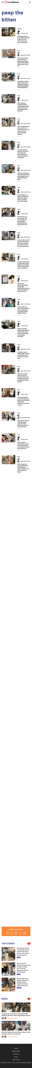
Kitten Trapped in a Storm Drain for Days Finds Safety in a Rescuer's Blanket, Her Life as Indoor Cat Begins (23, 468)
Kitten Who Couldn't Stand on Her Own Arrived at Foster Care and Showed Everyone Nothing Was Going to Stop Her (23, 377)
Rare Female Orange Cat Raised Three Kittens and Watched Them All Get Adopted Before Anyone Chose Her (23, 61)
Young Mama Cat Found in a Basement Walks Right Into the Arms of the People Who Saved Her (16, 1014)
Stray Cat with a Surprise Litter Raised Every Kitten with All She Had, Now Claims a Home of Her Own (23, 445)
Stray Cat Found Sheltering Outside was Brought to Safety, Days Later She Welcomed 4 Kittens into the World (23, 967)
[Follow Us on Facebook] (7, 933)
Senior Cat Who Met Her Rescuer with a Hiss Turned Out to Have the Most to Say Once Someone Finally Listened (23, 130)
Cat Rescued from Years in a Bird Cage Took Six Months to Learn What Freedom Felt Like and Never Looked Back (23, 265)
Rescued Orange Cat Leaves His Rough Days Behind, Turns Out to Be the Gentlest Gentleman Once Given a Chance (23, 401)
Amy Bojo (26, 33)
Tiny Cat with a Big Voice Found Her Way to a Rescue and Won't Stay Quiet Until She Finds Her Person (23, 310)
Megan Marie (23, 55)
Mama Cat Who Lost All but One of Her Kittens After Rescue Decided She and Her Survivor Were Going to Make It (23, 243)
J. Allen (22, 33)
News (18, 50)
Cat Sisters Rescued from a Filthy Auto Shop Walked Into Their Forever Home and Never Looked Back (23, 39)
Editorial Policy (16, 1051)
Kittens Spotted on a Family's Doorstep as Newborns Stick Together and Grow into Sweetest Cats (23, 982)
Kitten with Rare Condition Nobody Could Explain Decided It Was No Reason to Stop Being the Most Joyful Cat (23, 107)
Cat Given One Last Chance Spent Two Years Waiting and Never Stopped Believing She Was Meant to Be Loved (22, 220)
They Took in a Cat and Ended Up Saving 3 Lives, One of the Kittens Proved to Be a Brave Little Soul (23, 423)
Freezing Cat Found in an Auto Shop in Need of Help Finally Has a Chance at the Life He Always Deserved (23, 951)
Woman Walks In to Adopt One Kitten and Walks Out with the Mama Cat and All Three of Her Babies (23, 198)
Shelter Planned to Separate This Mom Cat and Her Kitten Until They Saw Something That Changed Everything (23, 332)
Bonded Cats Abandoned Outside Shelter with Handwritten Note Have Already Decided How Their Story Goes (23, 287)
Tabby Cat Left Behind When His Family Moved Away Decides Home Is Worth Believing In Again (23, 176)
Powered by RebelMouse (28, 3)
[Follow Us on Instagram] (16, 933)
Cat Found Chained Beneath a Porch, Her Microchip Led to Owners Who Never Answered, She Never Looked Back (22, 153)
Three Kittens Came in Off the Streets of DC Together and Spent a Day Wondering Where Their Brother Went (23, 84)
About (16, 1048)
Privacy (16, 1057)
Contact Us (16, 1054)
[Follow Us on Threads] (24, 933)
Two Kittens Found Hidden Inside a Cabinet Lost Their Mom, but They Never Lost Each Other (23, 355)
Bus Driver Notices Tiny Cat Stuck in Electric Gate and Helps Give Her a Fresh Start (16, 1033)
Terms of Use (16, 1060)
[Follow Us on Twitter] (11, 933)
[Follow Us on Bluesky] (20, 933)
